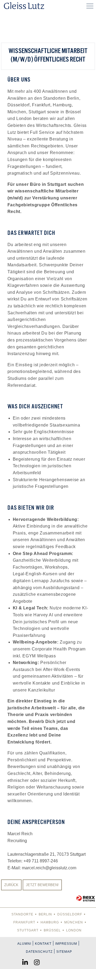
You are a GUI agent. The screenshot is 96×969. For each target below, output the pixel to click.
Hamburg (50, 922)
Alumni (24, 944)
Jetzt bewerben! (42, 885)
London (74, 930)
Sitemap (64, 952)
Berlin (45, 914)
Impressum (66, 944)
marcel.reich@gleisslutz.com (49, 868)
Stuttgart (27, 930)
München (73, 922)
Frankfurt (24, 922)
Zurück (11, 885)
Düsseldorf (69, 914)
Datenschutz (39, 952)
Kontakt (43, 944)
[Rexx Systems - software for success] (85, 898)
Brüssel (52, 930)
